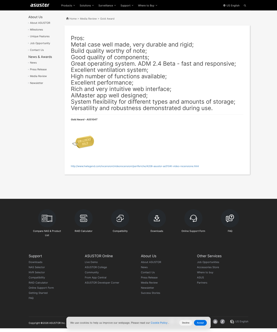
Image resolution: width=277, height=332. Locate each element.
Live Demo (91, 262)
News (33, 62)
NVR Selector (37, 272)
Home (73, 18)
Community (92, 272)
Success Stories (150, 292)
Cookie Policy (159, 322)
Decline (185, 322)
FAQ (31, 298)
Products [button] (67, 5)
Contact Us (37, 50)
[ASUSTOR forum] (222, 321)
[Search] (245, 5)
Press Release (38, 69)
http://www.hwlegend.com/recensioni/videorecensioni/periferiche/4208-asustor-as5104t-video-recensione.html (135, 166)
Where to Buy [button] (146, 5)
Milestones (36, 29)
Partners (202, 282)
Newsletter (36, 83)
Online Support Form (41, 287)
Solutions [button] (86, 5)
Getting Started (38, 292)
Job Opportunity (40, 43)
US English (232, 5)
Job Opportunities (208, 262)
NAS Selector (37, 267)
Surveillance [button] (106, 5)
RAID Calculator (38, 282)
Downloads (35, 262)
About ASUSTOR (40, 22)
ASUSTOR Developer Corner (102, 282)
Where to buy (205, 272)
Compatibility (37, 277)
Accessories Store (208, 267)
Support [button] (126, 5)
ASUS (200, 277)
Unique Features (40, 36)
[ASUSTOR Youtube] (215, 321)
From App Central (95, 277)
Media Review (38, 76)
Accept (200, 322)
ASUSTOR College (96, 267)
